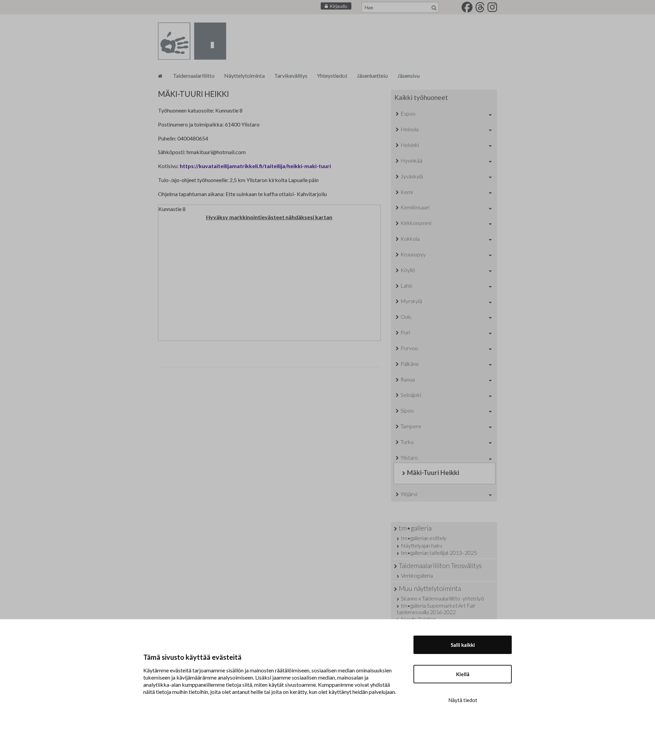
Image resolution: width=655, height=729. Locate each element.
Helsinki (410, 145)
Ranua (408, 379)
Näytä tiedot (462, 700)
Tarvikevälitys (290, 75)
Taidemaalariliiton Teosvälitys (440, 565)
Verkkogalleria (417, 575)
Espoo (408, 113)
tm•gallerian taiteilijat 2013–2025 (439, 552)
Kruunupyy (413, 254)
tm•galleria (415, 528)
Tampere (411, 426)
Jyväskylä (412, 176)
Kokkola (410, 238)
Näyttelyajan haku (421, 545)
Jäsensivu (408, 75)
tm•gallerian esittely (423, 538)
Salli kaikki (463, 645)
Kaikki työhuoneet (421, 97)
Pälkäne (410, 363)
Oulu (406, 316)
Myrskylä (411, 301)
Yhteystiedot (332, 75)
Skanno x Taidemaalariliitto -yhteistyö (442, 598)
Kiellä (462, 674)
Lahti (406, 285)
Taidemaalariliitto (194, 75)
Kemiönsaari (415, 207)
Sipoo (407, 410)
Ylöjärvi (409, 494)
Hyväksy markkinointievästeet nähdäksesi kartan (269, 217)
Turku (407, 441)
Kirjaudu (338, 6)
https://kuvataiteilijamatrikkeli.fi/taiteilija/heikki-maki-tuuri (255, 166)
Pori (405, 332)
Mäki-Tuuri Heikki (433, 472)
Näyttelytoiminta (244, 75)
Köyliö (408, 270)
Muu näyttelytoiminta (430, 588)
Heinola (410, 129)
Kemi (407, 192)
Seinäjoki (411, 394)
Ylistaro (409, 457)
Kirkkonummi (416, 223)
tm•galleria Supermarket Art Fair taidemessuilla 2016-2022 (436, 608)
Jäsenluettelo (372, 75)
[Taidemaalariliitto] (160, 75)
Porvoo (409, 348)
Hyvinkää (411, 160)
